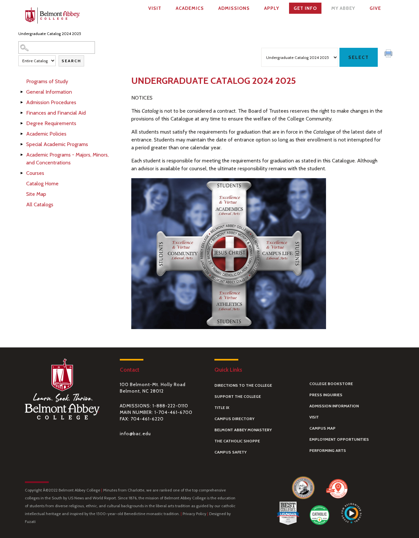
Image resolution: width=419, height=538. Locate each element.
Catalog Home (42, 183)
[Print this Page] (389, 54)
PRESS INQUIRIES (325, 394)
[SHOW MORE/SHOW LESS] (21, 92)
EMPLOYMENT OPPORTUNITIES (339, 439)
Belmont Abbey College (52, 16)
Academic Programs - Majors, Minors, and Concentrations (67, 159)
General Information (49, 92)
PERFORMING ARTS (327, 450)
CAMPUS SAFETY (230, 452)
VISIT (314, 417)
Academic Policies (46, 134)
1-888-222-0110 (170, 406)
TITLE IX (221, 407)
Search (71, 60)
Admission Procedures (51, 102)
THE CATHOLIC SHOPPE (237, 440)
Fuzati (30, 521)
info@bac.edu (135, 433)
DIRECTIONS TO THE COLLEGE (243, 385)
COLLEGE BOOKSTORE (331, 383)
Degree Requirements (51, 123)
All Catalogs (39, 204)
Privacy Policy (194, 513)
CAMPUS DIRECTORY (234, 418)
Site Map (36, 194)
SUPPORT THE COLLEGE (237, 396)
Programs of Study (47, 81)
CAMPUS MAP (322, 428)
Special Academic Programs (57, 144)
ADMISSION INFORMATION (334, 405)
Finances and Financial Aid (56, 113)
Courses (35, 173)
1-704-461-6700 (173, 412)
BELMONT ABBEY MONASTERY (243, 429)
